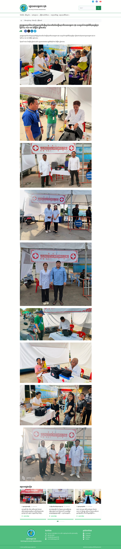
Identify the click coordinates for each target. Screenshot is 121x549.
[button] (25, 31)
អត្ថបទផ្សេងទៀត (26, 486)
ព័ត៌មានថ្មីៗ (34, 20)
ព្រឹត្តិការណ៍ (40, 20)
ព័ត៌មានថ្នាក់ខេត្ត (27, 20)
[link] (33, 504)
